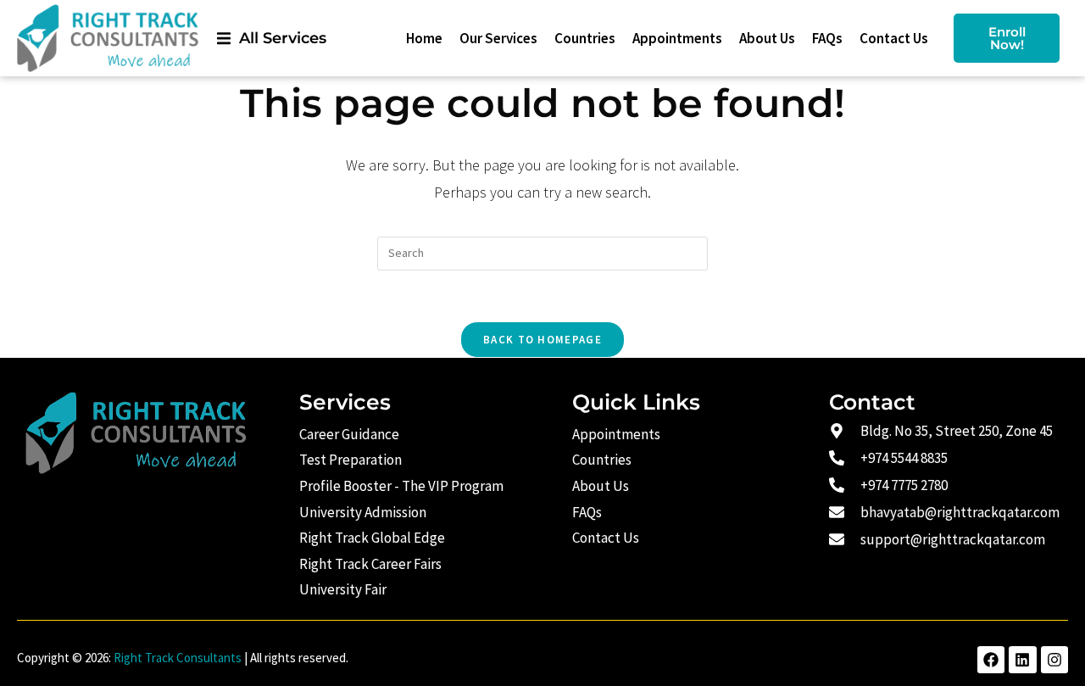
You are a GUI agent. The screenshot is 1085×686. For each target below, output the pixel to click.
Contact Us (894, 38)
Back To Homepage (542, 339)
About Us (767, 38)
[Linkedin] (1022, 659)
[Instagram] (1054, 659)
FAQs (827, 38)
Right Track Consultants (178, 658)
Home (424, 38)
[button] (271, 38)
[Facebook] (990, 659)
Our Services (498, 38)
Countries (584, 38)
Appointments (677, 38)
